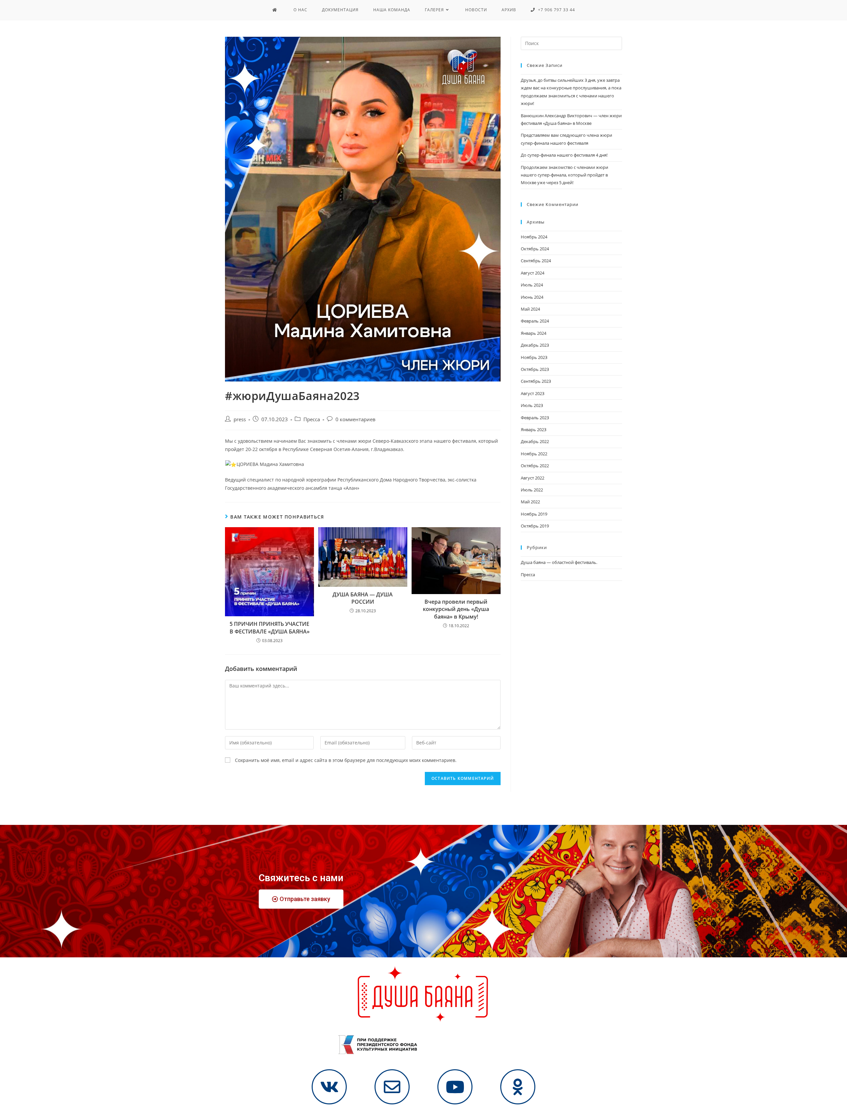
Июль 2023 (532, 405)
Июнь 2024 (532, 297)
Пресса (311, 419)
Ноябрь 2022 (534, 454)
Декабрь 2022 (535, 441)
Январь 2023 (533, 429)
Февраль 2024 (535, 321)
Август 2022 (532, 478)
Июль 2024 (532, 285)
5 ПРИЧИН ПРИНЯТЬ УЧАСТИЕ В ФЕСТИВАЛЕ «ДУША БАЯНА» (270, 627)
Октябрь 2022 (535, 466)
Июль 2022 (532, 490)
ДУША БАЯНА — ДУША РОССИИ (363, 598)
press (240, 419)
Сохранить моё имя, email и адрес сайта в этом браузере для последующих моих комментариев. (346, 760)
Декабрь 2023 (535, 345)
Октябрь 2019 (535, 526)
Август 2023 (532, 393)
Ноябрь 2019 (534, 514)
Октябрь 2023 (535, 369)
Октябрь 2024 (535, 249)
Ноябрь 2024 (534, 237)
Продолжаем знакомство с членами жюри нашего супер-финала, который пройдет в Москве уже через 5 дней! (564, 175)
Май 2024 (530, 309)
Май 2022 (530, 502)
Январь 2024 (533, 333)
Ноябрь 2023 (534, 357)
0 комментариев (355, 419)
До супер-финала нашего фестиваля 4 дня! (564, 155)
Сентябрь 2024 (536, 261)
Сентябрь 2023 (536, 381)
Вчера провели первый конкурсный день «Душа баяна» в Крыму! (456, 609)
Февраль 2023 (535, 418)
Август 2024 (532, 273)
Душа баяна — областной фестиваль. (559, 562)
